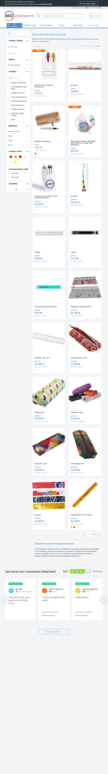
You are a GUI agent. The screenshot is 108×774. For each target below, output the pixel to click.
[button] (18, 65)
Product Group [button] (16, 40)
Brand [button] (11, 59)
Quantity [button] (13, 183)
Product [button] (12, 71)
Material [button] (13, 125)
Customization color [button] (18, 169)
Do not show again (88, 4)
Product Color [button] (15, 151)
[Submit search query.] (9, 33)
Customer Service (77, 8)
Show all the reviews (52, 632)
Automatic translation (50, 612)
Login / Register (93, 25)
